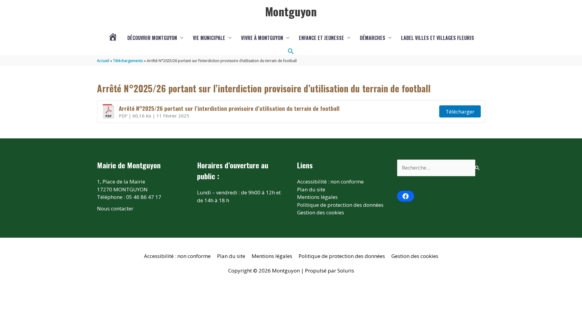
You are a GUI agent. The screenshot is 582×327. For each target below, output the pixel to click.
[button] (291, 51)
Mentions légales (317, 196)
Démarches (372, 37)
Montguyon (291, 11)
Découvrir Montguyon (152, 37)
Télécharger (460, 111)
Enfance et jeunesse (321, 37)
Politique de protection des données (340, 204)
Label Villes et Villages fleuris (437, 37)
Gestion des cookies (320, 212)
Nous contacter (115, 208)
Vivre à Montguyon (262, 37)
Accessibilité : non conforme (330, 181)
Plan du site (311, 189)
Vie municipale (209, 37)
